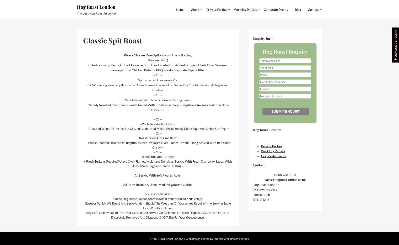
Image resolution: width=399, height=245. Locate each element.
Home (180, 9)
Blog (298, 9)
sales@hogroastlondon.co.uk (285, 180)
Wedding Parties (245, 9)
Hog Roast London (96, 7)
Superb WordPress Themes (231, 238)
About (195, 9)
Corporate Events (276, 9)
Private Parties (216, 9)
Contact (313, 9)
